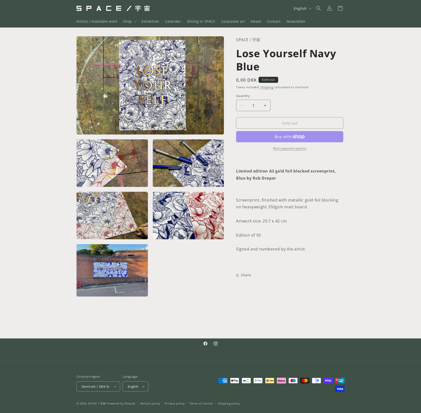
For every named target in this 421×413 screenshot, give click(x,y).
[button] (129, 21)
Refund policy (150, 403)
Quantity (243, 96)
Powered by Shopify (120, 403)
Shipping (267, 87)
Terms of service (201, 403)
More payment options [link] (289, 148)
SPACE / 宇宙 (97, 403)
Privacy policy (175, 403)
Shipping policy (229, 403)
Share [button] (246, 275)
